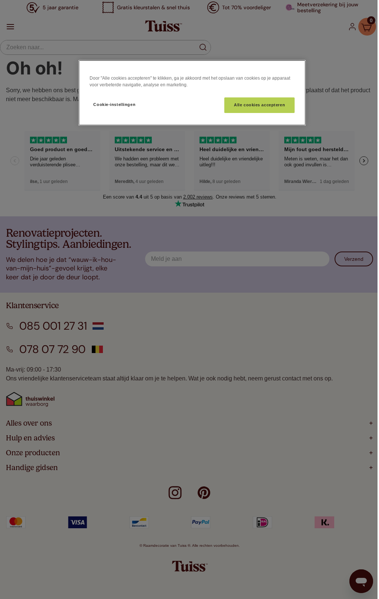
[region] (192, 93)
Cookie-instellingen (114, 104)
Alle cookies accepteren (259, 105)
